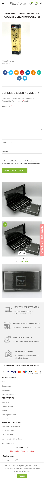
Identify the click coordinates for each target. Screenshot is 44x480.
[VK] (19, 78)
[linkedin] (27, 72)
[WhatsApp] (39, 72)
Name (4, 133)
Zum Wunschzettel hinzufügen (24, 253)
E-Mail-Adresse (8, 142)
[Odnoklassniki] (33, 72)
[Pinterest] (22, 72)
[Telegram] (25, 78)
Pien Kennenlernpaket (22, 259)
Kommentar (7, 106)
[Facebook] (5, 72)
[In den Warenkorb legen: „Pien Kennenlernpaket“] (20, 253)
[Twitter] (10, 72)
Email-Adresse (8, 456)
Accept (22, 476)
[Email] (16, 72)
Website (5, 151)
